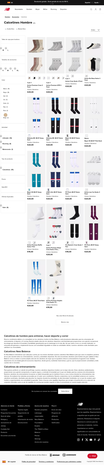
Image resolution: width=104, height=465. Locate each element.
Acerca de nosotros (41, 442)
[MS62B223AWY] (29, 189)
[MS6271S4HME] (48, 189)
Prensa (37, 436)
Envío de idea (56, 410)
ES (12, 462)
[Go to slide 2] (52, 4)
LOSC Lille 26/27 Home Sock (54, 193)
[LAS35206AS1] (86, 76)
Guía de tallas (5, 416)
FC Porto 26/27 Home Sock (72, 193)
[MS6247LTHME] (48, 135)
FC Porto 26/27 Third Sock (35, 300)
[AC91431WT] (29, 242)
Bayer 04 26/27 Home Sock (72, 139)
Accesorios (15, 17)
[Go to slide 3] (53, 4)
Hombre (7, 17)
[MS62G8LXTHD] (29, 298)
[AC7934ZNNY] (53, 298)
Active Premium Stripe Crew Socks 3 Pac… (53, 248)
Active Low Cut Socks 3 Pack (92, 193)
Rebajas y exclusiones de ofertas (6, 422)
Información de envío (25, 419)
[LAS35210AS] (48, 242)
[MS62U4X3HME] (67, 135)
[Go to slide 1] (50, 4)
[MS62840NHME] (67, 189)
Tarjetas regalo (23, 410)
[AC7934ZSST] (48, 298)
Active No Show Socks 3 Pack (92, 79)
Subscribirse (65, 391)
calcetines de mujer (45, 359)
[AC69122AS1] (58, 78)
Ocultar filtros (10, 29)
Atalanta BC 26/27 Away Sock (35, 139)
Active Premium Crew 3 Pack (35, 86)
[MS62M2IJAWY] (86, 242)
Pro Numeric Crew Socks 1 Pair (74, 246)
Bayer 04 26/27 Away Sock (34, 193)
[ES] (7, 2)
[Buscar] (91, 9)
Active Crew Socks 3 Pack (73, 81)
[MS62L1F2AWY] (29, 135)
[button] (95, 9)
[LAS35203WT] (67, 76)
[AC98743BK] (34, 78)
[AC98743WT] (44, 78)
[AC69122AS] (53, 78)
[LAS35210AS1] (53, 242)
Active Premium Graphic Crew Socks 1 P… (54, 301)
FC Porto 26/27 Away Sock (91, 246)
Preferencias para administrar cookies (69, 461)
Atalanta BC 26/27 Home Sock (54, 139)
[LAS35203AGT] (72, 76)
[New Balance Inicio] (8, 9)
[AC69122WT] (48, 78)
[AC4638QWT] (72, 242)
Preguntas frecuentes (8, 413)
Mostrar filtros (22, 29)
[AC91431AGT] (34, 242)
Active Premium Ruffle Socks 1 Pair (34, 246)
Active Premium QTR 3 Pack (53, 86)
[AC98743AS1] (29, 78)
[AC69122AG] (63, 78)
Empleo (37, 426)
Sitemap (37, 439)
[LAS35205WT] (86, 189)
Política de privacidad (28, 461)
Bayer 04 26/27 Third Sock (93, 141)
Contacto (4, 410)
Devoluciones (23, 423)
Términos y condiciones (46, 461)
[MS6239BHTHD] (86, 135)
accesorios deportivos (34, 361)
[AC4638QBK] (67, 242)
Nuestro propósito (41, 410)
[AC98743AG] (39, 78)
